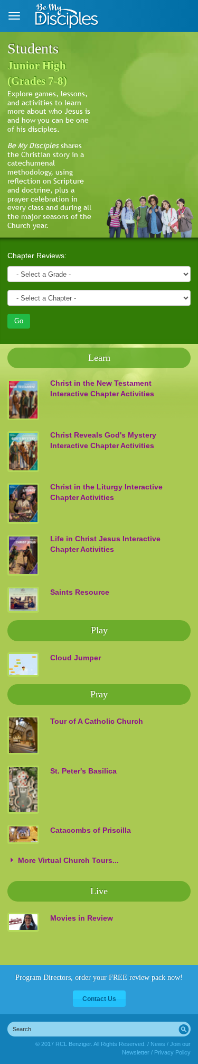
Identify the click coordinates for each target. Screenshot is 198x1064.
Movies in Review (81, 918)
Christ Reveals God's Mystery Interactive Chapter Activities (103, 440)
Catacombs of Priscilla (90, 830)
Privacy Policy (172, 1052)
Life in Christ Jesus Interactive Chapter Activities (105, 543)
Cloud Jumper (75, 657)
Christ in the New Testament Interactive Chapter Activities (102, 388)
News (157, 1044)
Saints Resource (79, 592)
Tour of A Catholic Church (96, 721)
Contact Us (99, 999)
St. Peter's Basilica (83, 771)
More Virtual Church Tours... (68, 860)
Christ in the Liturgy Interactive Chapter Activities (106, 492)
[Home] (67, 16)
